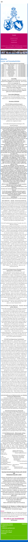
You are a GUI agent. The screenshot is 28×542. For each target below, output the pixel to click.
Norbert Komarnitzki (18, 45)
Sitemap (11, 523)
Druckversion (5, 523)
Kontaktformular (14, 42)
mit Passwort (14, 520)
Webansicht (24, 523)
